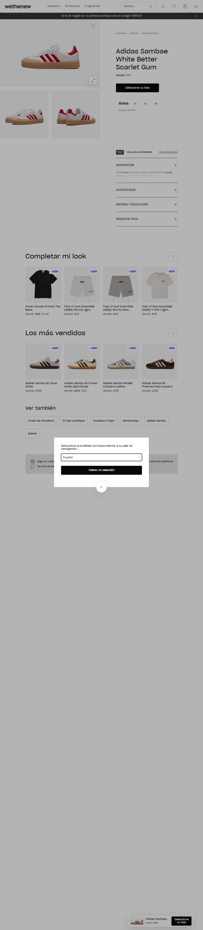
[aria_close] (101, 487)
